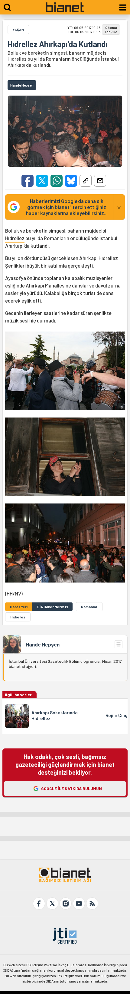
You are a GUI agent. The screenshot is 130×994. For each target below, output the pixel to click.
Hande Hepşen (43, 644)
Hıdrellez (14, 238)
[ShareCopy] (86, 181)
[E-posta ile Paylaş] (100, 181)
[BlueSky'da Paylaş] (71, 181)
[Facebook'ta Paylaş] (27, 181)
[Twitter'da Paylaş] (42, 181)
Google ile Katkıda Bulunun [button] (71, 788)
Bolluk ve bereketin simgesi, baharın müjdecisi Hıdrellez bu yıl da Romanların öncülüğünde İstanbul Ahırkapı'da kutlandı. (63, 59)
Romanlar (89, 607)
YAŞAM (18, 29)
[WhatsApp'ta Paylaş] (56, 181)
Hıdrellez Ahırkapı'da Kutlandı (57, 44)
